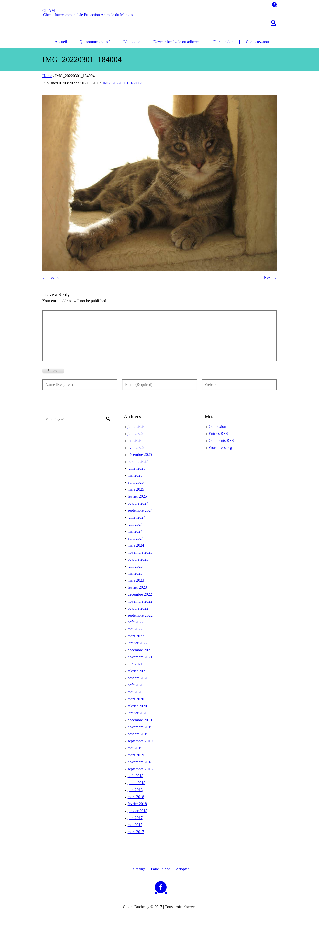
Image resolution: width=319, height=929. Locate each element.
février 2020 (137, 706)
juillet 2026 (136, 426)
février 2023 (137, 587)
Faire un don (161, 869)
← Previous (51, 277)
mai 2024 (135, 531)
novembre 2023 (140, 552)
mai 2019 (135, 748)
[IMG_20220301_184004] (159, 183)
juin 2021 (135, 664)
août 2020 (135, 685)
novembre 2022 (140, 601)
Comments (221, 440)
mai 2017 (135, 825)
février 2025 (137, 496)
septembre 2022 (140, 615)
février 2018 (137, 804)
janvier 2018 (137, 811)
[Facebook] (274, 4)
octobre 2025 (138, 461)
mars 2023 (136, 580)
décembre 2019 (140, 720)
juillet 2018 (136, 783)
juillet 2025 (136, 468)
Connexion (217, 426)
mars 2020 (136, 699)
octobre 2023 (138, 559)
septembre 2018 (140, 769)
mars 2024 (136, 545)
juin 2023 (135, 566)
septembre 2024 (140, 510)
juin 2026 (135, 433)
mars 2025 (136, 489)
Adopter (182, 869)
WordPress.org (220, 447)
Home (47, 76)
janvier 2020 (137, 713)
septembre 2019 (140, 741)
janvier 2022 (137, 643)
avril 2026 (136, 447)
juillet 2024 (136, 517)
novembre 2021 (140, 657)
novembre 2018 (140, 762)
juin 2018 (135, 790)
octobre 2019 (138, 734)
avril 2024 (136, 538)
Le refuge (138, 869)
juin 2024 (135, 524)
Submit (53, 371)
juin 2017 (135, 818)
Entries (218, 433)
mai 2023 (135, 573)
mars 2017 (136, 832)
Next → (270, 277)
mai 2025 (135, 475)
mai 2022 (135, 629)
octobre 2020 (138, 678)
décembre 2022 (140, 594)
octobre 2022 (138, 608)
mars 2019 (136, 755)
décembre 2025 (140, 454)
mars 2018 (136, 797)
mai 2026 (135, 440)
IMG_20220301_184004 (122, 83)
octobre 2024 (138, 503)
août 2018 (135, 776)
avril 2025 (136, 482)
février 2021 (137, 671)
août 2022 (135, 622)
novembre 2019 (140, 727)
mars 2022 (136, 636)
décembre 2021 (140, 650)
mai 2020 (135, 692)
